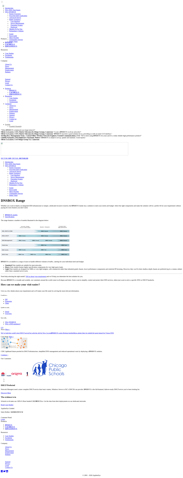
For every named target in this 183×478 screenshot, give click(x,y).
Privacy (7, 81)
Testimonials (9, 57)
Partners (7, 72)
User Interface (15, 21)
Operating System (17, 25)
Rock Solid (13, 36)
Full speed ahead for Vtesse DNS (103, 333)
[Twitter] (4, 471)
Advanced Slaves (15, 18)
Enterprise (8, 301)
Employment (9, 70)
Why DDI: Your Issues (12, 10)
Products (8, 88)
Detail (7, 312)
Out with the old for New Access (40, 333)
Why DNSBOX (10, 12)
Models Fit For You (15, 29)
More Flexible (14, 38)
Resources (8, 96)
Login (3, 419)
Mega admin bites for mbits (82, 333)
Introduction (9, 8)
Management (9, 68)
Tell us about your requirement (36, 276)
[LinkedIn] (7, 471)
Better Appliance (15, 19)
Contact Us (9, 85)
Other (7, 303)
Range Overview (15, 14)
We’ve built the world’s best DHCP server (15, 333)
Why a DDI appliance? (13, 324)
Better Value (13, 41)
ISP (6, 299)
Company (8, 104)
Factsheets (8, 55)
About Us (8, 64)
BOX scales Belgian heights (62, 333)
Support (7, 79)
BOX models (11, 215)
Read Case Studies (7, 405)
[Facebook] (2, 471)
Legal (7, 83)
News (7, 66)
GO (2, 327)
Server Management (17, 23)
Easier (11, 34)
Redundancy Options (16, 31)
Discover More (6, 393)
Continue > (4, 355)
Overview (8, 314)
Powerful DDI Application (18, 16)
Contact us (12, 119)
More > (7, 329)
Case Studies (9, 53)
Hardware (14, 27)
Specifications (9, 217)
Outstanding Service (16, 40)
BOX (8, 42)
